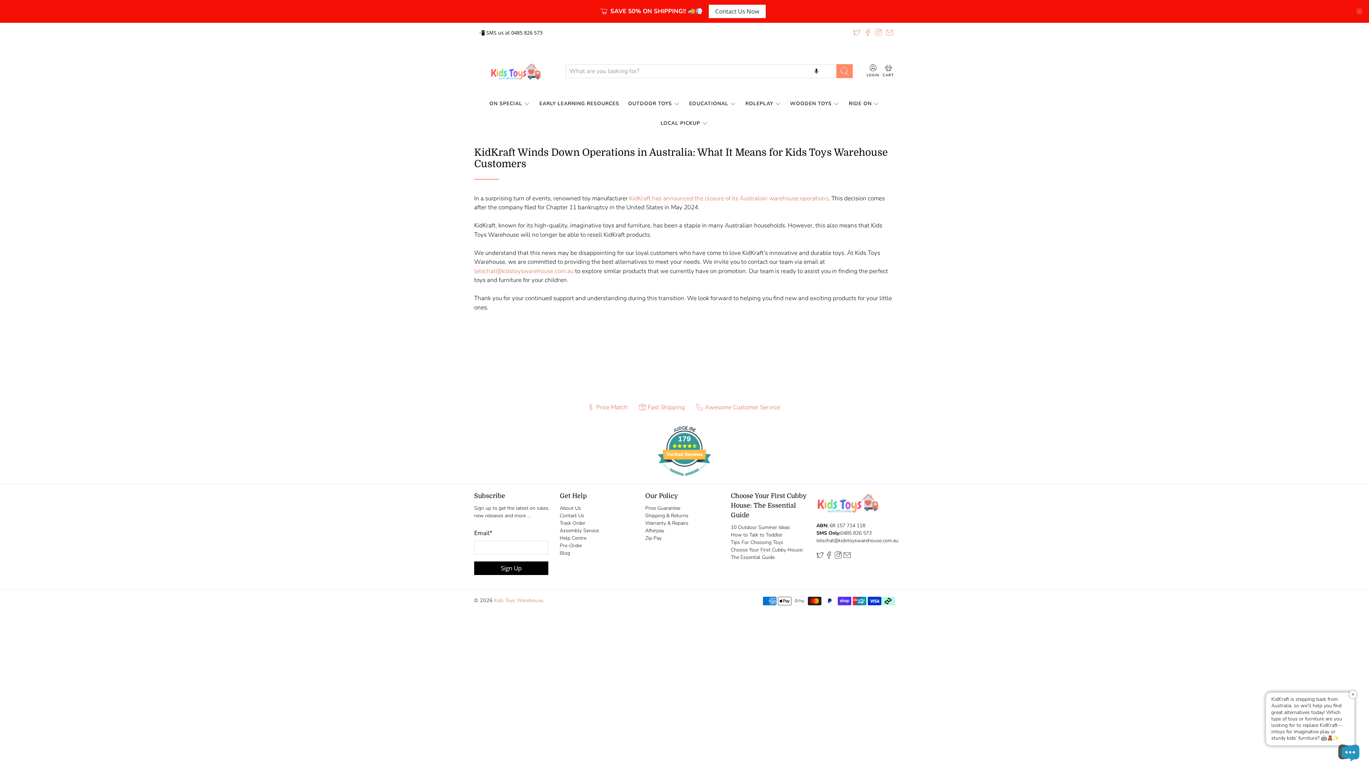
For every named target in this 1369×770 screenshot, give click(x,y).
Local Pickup (680, 123)
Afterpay (654, 530)
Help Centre (573, 538)
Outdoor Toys (650, 103)
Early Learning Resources (579, 103)
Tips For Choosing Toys (757, 542)
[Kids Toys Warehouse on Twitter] (856, 32)
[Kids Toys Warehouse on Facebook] (867, 32)
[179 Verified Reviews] (684, 479)
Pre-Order (571, 545)
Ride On (860, 103)
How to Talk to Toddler (757, 535)
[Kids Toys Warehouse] (514, 71)
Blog (565, 553)
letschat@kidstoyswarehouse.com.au (524, 271)
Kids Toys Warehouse (518, 600)
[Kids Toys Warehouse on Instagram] (878, 32)
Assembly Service (579, 530)
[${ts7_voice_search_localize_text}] (816, 71)
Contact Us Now (737, 11)
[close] (1359, 11)
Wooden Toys (811, 103)
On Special (505, 103)
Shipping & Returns (666, 515)
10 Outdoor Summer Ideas (760, 527)
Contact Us (572, 515)
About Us (570, 508)
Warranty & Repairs (666, 523)
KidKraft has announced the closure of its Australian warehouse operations (729, 198)
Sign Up (511, 568)
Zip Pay (653, 538)
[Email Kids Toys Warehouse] (889, 32)
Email (483, 533)
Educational (708, 103)
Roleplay (759, 103)
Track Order (572, 523)
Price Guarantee (662, 508)
